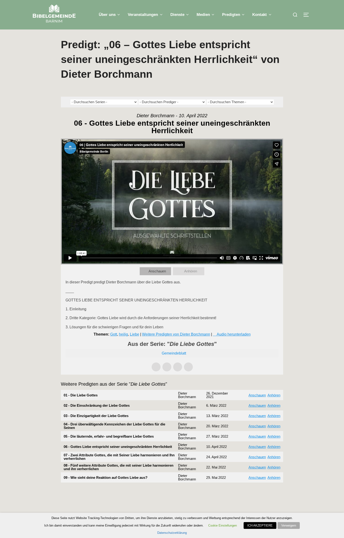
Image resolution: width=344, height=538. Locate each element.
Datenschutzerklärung (172, 532)
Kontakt (259, 14)
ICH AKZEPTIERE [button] (260, 525)
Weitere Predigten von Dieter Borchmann (176, 334)
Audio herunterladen (234, 334)
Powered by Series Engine (266, 492)
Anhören (190, 271)
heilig (123, 334)
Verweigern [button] (288, 525)
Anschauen (157, 271)
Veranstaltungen (143, 14)
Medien (203, 14)
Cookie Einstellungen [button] (222, 525)
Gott (113, 334)
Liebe (134, 334)
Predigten (231, 14)
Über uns (107, 14)
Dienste (177, 14)
